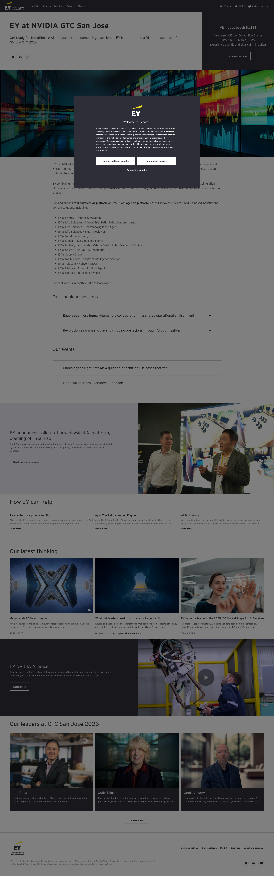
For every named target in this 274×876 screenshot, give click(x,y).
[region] (137, 142)
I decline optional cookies (115, 160)
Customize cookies (137, 169)
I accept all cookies (156, 160)
